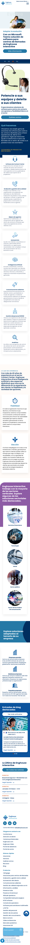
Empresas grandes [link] (15, 657)
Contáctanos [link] (7, 834)
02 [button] (9, 61)
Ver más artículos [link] (15, 714)
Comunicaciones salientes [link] (15, 290)
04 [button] (17, 61)
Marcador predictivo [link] (10, 923)
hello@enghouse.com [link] (21, 827)
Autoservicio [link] (15, 240)
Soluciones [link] (6, 856)
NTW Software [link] (7, 900)
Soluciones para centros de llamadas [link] (15, 875)
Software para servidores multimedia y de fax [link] (15, 907)
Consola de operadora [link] (10, 903)
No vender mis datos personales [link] (11, 940)
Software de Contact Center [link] (15, 164)
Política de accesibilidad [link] (9, 938)
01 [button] (5, 61)
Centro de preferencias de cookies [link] (12, 942)
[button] (13, 753)
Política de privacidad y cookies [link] (11, 936)
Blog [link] (4, 866)
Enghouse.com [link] (8, 842)
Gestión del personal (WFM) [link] (15, 316)
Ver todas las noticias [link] (15, 770)
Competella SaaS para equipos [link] (13, 898)
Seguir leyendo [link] (8, 750)
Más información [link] (15, 51)
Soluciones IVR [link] (8, 925)
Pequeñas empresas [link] (15, 690)
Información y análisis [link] (10, 888)
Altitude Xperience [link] (9, 895)
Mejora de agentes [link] (15, 217)
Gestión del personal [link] (10, 910)
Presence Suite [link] (8, 890)
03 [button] (13, 61)
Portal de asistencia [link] (9, 847)
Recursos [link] (6, 864)
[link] (2, 941)
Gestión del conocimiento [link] (12, 915)
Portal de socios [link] (8, 849)
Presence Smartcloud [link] (10, 893)
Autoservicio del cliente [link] (11, 880)
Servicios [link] (6, 859)
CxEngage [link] (6, 873)
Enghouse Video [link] (8, 844)
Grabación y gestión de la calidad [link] (15, 189)
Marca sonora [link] (7, 918)
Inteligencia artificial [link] (15, 265)
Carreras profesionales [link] (10, 839)
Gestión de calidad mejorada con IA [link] (15, 885)
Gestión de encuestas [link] (10, 913)
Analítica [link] (15, 342)
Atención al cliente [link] (9, 837)
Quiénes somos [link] (15, 117)
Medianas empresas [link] (15, 674)
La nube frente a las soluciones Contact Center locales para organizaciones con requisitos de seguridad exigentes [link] (14, 740)
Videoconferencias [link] (9, 920)
